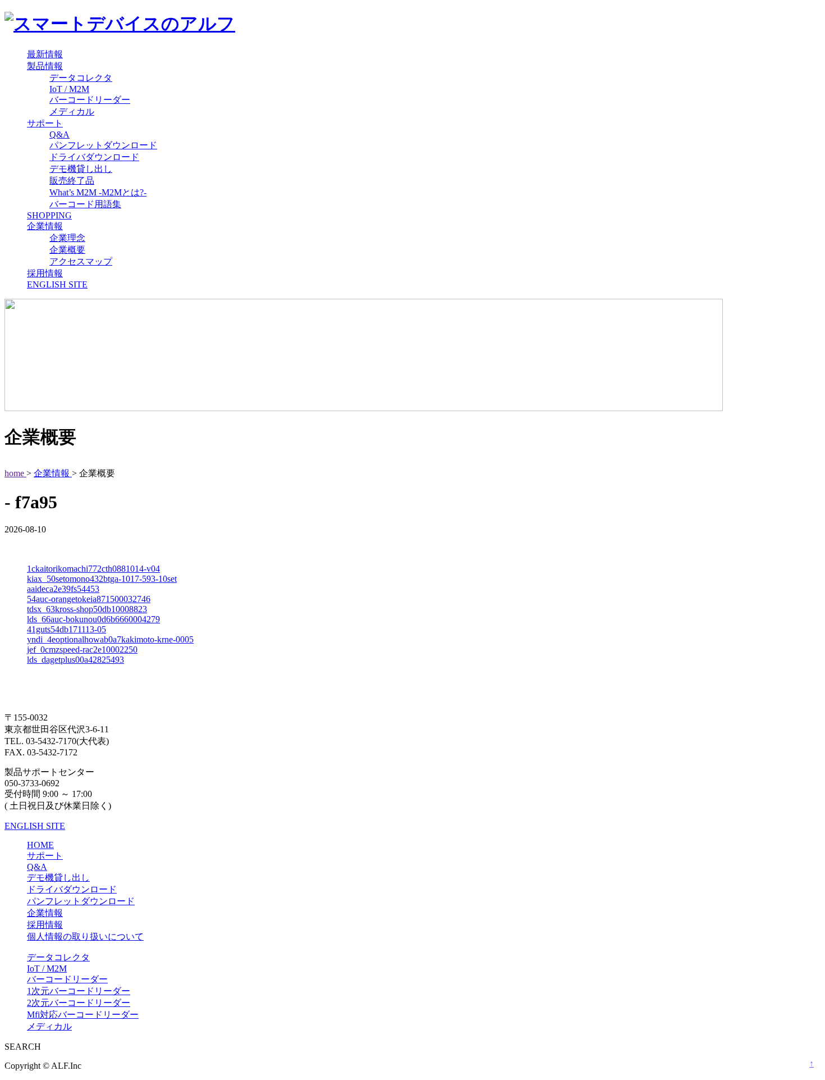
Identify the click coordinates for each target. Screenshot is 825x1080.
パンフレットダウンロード (103, 145)
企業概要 (67, 249)
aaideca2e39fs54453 (63, 589)
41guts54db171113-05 (66, 629)
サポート (45, 123)
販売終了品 (71, 180)
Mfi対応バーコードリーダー (83, 1014)
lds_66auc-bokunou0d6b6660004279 (93, 619)
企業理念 (67, 238)
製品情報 (45, 66)
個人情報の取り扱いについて (85, 936)
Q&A (59, 134)
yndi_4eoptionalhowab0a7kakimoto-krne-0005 (110, 639)
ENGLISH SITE (57, 284)
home (15, 473)
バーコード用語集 (85, 204)
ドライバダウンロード (94, 157)
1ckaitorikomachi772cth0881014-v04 (93, 568)
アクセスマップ (80, 261)
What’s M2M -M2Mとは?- (97, 192)
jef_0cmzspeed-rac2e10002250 (82, 649)
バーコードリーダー (89, 99)
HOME (40, 845)
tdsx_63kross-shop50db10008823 (87, 609)
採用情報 (45, 273)
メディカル (71, 111)
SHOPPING (49, 215)
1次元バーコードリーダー (78, 991)
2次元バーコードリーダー (78, 1003)
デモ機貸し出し (80, 169)
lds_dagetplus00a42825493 (75, 659)
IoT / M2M (69, 89)
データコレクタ (80, 78)
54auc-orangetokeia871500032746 (88, 599)
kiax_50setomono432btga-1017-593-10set (102, 579)
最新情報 (45, 54)
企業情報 (45, 226)
